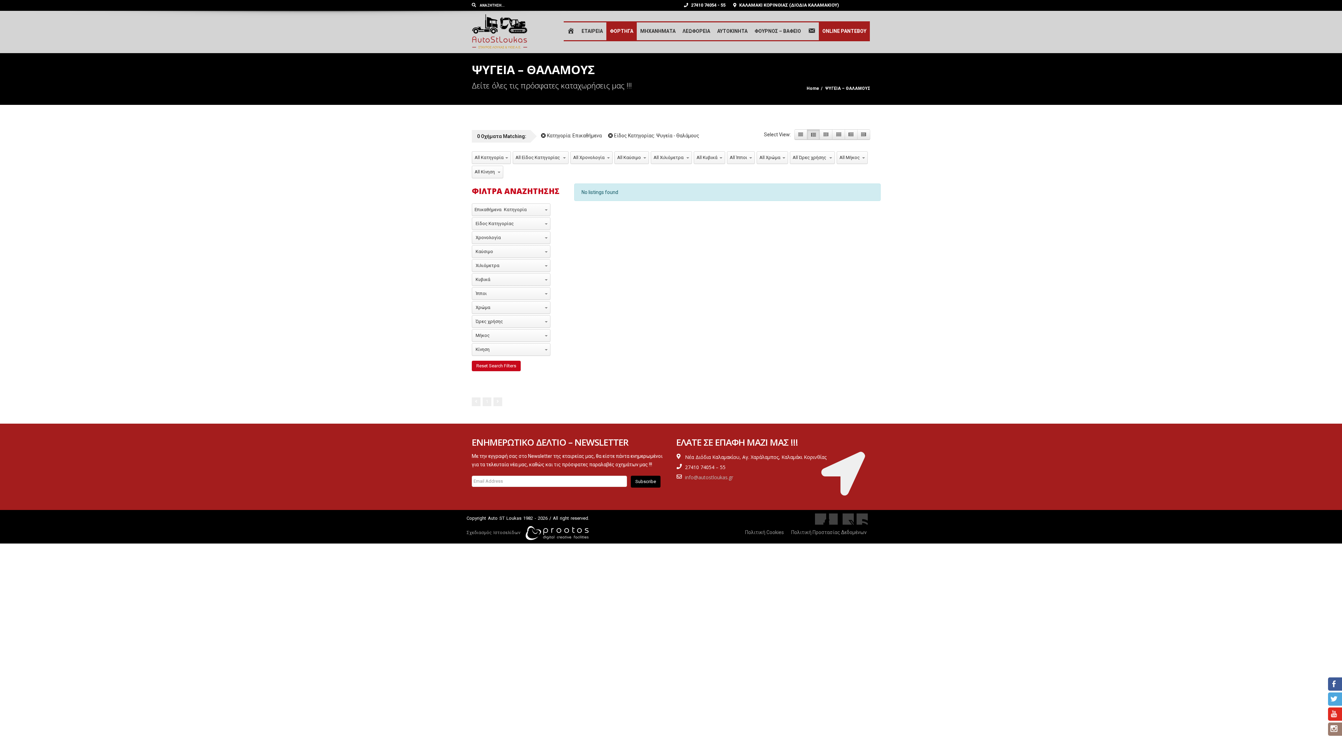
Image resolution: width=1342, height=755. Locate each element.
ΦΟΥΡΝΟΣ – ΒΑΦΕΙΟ (778, 31)
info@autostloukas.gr (709, 477)
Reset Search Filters (496, 365)
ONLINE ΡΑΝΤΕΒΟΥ (844, 31)
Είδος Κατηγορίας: (656, 135)
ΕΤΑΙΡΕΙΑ (592, 31)
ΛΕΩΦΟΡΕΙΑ (696, 31)
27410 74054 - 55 (708, 5)
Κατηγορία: (574, 135)
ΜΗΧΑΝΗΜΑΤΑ (658, 31)
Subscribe (645, 481)
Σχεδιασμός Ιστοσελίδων (493, 532)
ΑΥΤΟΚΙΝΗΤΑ (732, 31)
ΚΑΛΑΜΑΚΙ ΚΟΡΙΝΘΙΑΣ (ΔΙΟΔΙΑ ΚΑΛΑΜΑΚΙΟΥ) (788, 5)
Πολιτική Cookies (764, 532)
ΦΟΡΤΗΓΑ (621, 31)
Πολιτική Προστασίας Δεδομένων (829, 532)
